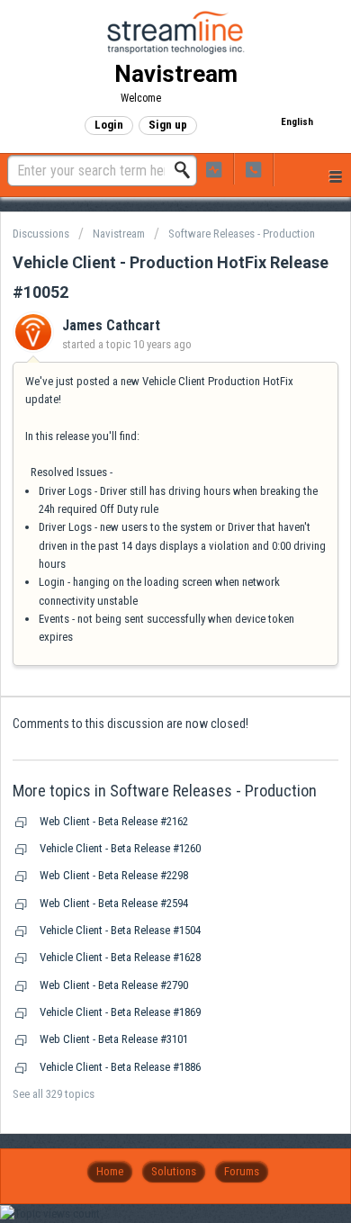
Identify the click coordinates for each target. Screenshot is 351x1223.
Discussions (41, 233)
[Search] (187, 170)
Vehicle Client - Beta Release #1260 (120, 848)
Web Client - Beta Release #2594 (114, 903)
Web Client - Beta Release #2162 (114, 821)
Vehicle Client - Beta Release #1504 (120, 930)
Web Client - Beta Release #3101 (114, 1039)
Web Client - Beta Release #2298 (114, 875)
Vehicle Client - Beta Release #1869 (120, 1012)
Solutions (173, 1171)
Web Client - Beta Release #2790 (114, 985)
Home (109, 1171)
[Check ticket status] (214, 168)
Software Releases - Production (241, 233)
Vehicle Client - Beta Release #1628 (120, 957)
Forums (241, 1171)
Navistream (119, 233)
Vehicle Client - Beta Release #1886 (120, 1067)
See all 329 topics (53, 1094)
